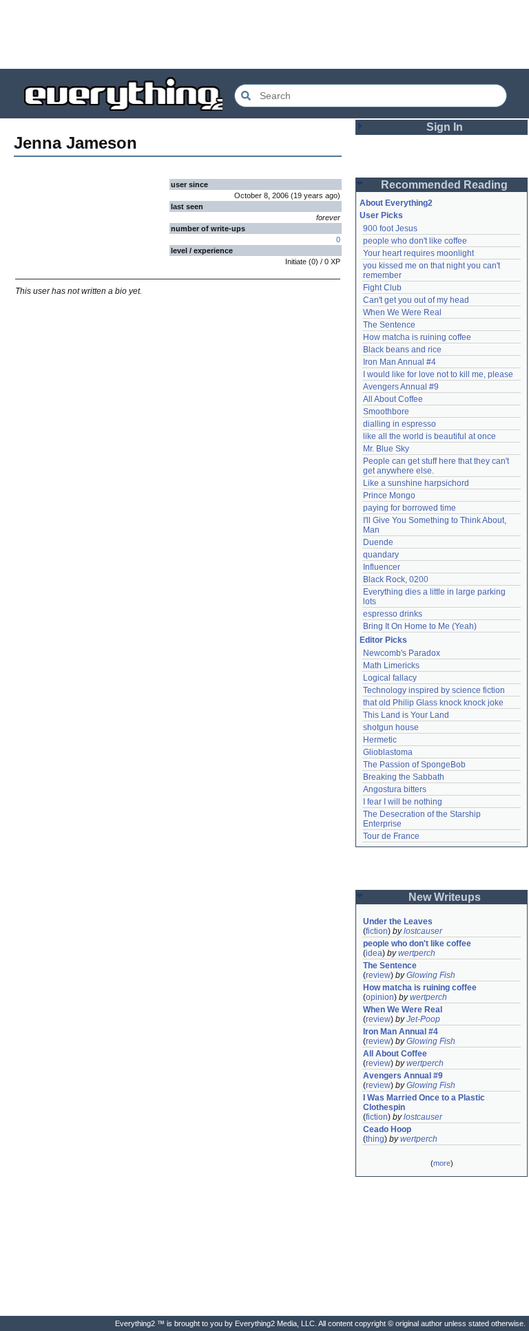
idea (374, 953)
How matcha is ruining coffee (417, 337)
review (378, 975)
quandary (381, 555)
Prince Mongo (389, 495)
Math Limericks (391, 665)
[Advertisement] (264, 34)
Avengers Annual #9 (401, 387)
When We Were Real (402, 312)
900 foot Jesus (390, 228)
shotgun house (391, 727)
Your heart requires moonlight (418, 253)
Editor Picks (383, 640)
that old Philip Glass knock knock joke (433, 702)
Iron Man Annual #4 (399, 362)
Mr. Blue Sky (386, 449)
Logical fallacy (390, 678)
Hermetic (380, 740)
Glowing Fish (430, 975)
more (441, 1163)
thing (375, 1139)
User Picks (381, 215)
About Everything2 (396, 203)
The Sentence (389, 325)
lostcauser (423, 931)
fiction (377, 931)
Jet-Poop (423, 1019)
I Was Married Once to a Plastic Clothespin (425, 1102)
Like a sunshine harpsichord (416, 483)
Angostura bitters (394, 789)
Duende (378, 542)
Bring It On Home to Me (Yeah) (420, 626)
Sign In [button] (444, 127)
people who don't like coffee (415, 241)
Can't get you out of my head (416, 300)
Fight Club (382, 287)
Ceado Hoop (387, 1129)
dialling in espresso (399, 424)
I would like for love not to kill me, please (438, 374)
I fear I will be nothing (402, 802)
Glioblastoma (388, 752)
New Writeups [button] (444, 897)
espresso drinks (392, 614)
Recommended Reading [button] (444, 185)
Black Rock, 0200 (395, 579)
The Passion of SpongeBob (414, 764)
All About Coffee (393, 399)
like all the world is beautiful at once (429, 436)
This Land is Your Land (406, 715)
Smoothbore (386, 411)
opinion (380, 997)
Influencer (381, 567)
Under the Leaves (398, 921)
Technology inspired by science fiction (434, 690)
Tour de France (391, 836)
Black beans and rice (402, 349)
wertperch (416, 953)
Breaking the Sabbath (403, 777)
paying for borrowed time (409, 508)
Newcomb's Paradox (401, 653)
